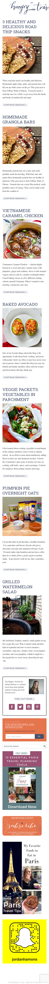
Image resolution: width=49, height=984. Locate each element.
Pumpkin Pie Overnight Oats (20, 490)
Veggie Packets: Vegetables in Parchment (20, 394)
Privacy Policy (33, 982)
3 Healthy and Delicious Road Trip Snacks (19, 26)
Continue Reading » (15, 105)
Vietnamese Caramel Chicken (22, 213)
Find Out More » (24, 699)
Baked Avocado (20, 304)
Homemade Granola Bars (18, 119)
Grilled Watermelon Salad (17, 586)
